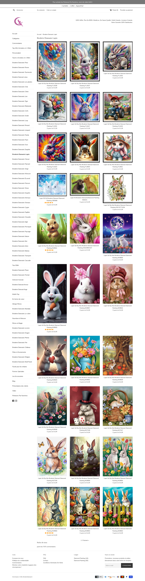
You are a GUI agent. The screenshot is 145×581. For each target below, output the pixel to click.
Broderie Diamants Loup (20, 120)
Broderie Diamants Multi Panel (22, 362)
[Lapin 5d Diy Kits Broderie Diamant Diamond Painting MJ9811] (52, 229)
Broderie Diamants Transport (21, 255)
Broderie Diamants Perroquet (21, 227)
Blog (13, 381)
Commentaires (17, 43)
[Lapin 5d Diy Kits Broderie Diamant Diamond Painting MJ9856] (118, 456)
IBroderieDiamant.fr (27, 576)
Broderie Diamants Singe (20, 169)
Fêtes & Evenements (19, 352)
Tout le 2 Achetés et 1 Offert (21, 58)
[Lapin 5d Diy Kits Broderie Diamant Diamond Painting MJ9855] (52, 507)
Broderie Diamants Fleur (20, 62)
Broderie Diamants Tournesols (22, 72)
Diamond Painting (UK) (81, 558)
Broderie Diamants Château (21, 347)
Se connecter (41, 10)
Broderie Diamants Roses (20, 67)
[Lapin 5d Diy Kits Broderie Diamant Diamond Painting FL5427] (85, 107)
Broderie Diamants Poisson (21, 183)
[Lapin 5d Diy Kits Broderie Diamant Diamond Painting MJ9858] (85, 456)
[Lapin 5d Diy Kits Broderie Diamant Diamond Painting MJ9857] (85, 284)
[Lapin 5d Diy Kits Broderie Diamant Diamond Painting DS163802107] (85, 229)
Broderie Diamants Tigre (20, 101)
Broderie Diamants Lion (19, 96)
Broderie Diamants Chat (20, 87)
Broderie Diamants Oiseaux (21, 202)
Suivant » (86, 540)
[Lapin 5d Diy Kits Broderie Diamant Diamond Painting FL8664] (85, 148)
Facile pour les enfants (19, 366)
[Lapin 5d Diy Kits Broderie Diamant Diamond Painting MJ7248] (85, 406)
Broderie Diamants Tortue (20, 188)
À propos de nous (17, 558)
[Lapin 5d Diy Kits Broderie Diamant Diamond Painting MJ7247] (118, 406)
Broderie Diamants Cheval (20, 159)
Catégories (15, 38)
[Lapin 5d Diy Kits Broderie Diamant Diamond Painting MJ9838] (52, 405)
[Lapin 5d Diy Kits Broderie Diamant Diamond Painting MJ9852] (85, 355)
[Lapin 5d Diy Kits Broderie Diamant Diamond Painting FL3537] (85, 61)
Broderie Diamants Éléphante (21, 106)
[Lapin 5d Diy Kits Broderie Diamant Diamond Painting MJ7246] (52, 456)
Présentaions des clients (20, 386)
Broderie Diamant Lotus (20, 77)
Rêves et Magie (17, 323)
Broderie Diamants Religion (21, 357)
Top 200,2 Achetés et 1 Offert (21, 48)
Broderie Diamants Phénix (20, 338)
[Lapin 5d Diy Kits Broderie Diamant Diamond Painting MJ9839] (118, 355)
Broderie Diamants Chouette (21, 217)
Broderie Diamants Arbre (20, 246)
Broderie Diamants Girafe (20, 116)
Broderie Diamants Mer (19, 241)
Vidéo (14, 391)
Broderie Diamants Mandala (21, 309)
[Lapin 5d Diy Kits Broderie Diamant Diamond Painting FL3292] (118, 56)
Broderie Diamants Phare (20, 270)
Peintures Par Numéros (20, 395)
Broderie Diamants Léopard (21, 130)
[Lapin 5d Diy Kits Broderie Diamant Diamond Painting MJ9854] (85, 507)
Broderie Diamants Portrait (20, 275)
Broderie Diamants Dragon (20, 333)
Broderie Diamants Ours (20, 144)
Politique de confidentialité (20, 560)
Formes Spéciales (18, 371)
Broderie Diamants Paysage (21, 231)
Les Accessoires (17, 376)
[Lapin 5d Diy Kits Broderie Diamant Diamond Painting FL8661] (118, 148)
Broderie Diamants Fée (19, 342)
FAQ (44, 558)
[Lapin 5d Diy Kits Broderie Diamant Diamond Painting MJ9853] (118, 507)
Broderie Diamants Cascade (21, 260)
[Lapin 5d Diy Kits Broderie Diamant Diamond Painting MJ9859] (118, 233)
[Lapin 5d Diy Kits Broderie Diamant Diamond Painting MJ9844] (118, 284)
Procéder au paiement (126, 10)
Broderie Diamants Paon (20, 140)
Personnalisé (16, 53)
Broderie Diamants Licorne (20, 328)
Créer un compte (51, 10)
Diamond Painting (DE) (81, 560)
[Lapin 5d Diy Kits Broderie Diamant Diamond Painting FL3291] (52, 107)
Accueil (14, 33)
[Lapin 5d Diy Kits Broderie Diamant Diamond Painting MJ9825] (52, 293)
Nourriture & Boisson (19, 318)
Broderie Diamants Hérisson (21, 173)
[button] (49, 202)
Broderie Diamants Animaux (21, 198)
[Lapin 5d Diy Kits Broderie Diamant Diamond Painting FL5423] (52, 148)
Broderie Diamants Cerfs (20, 111)
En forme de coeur (18, 299)
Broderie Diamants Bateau (20, 251)
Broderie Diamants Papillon (21, 212)
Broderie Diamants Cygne (20, 207)
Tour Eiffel (15, 265)
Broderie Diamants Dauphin (21, 149)
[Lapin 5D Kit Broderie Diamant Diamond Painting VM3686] (52, 184)
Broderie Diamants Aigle (20, 222)
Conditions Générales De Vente (53, 562)
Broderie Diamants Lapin (20, 154)
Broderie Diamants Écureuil (21, 178)
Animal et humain (17, 280)
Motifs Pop (15, 294)
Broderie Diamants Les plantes (22, 82)
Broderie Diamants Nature (20, 236)
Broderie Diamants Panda (20, 135)
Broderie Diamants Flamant (21, 164)
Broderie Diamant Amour (20, 284)
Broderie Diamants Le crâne (21, 313)
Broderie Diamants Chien (20, 91)
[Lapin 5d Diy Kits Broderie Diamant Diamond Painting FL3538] (52, 61)
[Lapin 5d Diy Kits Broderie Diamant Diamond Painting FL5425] (118, 107)
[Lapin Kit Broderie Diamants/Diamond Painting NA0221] (85, 184)
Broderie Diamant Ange (19, 289)
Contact (45, 560)
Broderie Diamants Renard (20, 125)
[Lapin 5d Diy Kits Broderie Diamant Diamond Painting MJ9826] (52, 356)
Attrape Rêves (17, 304)
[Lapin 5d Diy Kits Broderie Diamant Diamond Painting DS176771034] (118, 188)
